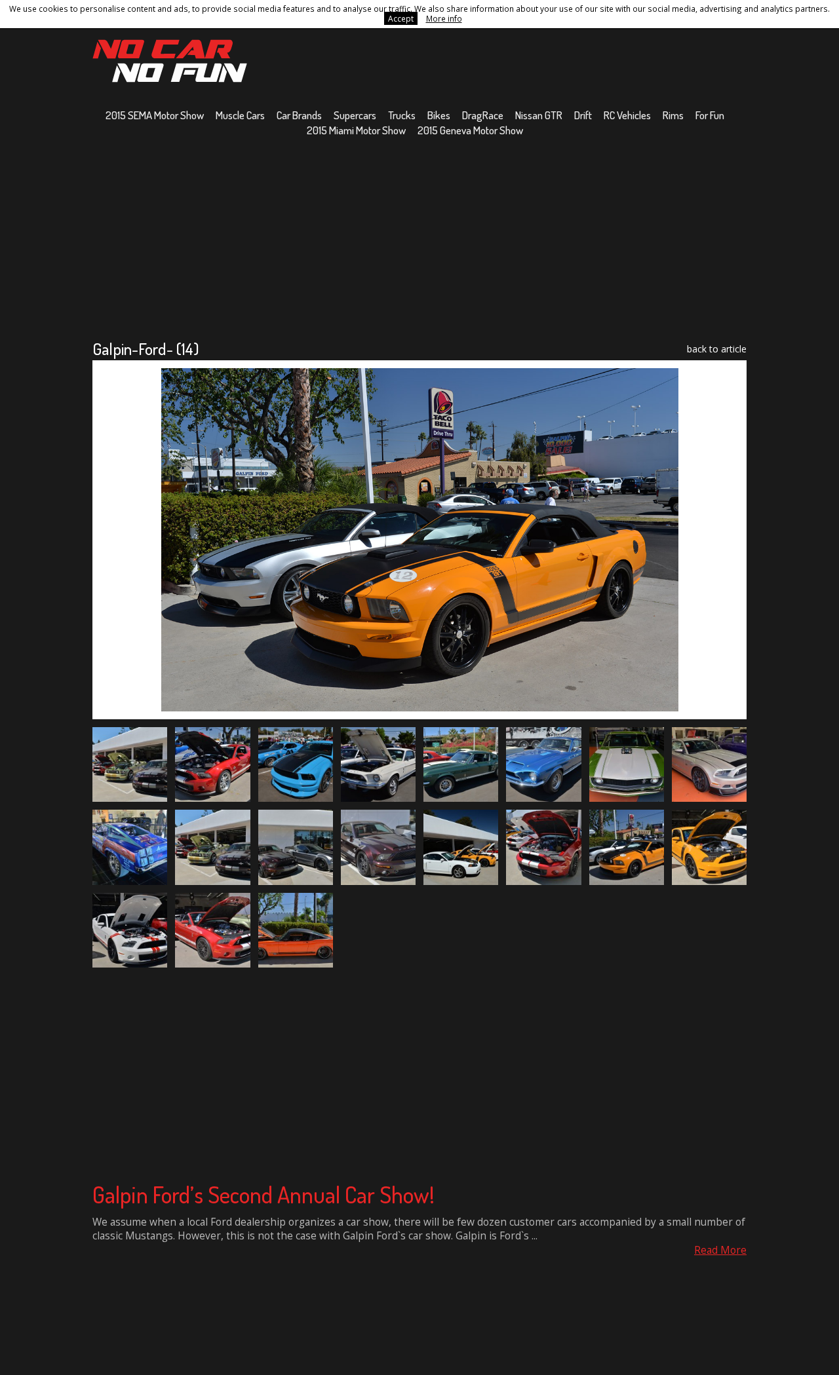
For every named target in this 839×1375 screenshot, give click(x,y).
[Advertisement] (419, 238)
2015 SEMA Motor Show (155, 115)
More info (444, 18)
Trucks (402, 115)
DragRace (482, 115)
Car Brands (299, 115)
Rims (673, 115)
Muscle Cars (240, 115)
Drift (583, 115)
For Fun (709, 115)
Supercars (355, 115)
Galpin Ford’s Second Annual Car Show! (263, 1194)
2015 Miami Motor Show (356, 130)
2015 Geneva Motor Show (470, 130)
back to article (717, 349)
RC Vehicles (627, 115)
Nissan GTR (538, 115)
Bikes (438, 115)
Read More (720, 1250)
